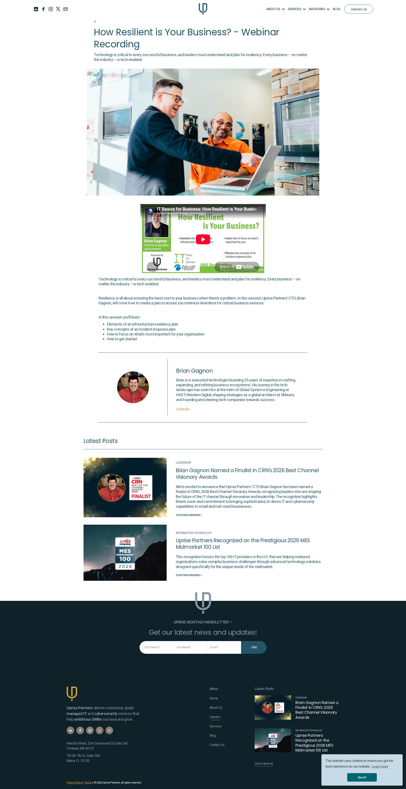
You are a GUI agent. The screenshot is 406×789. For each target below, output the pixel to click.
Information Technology (193, 533)
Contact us (359, 9)
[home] (203, 9)
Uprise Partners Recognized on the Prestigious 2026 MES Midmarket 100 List (243, 543)
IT (95, 22)
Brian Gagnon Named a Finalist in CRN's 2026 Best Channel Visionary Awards (247, 473)
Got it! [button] (362, 777)
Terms (88, 783)
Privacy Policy (74, 783)
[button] (275, 9)
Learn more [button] (380, 766)
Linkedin (183, 409)
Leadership (183, 463)
